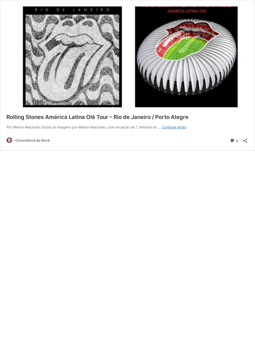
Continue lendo (174, 127)
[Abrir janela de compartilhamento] (245, 139)
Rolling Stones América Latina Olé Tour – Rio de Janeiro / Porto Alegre (97, 117)
